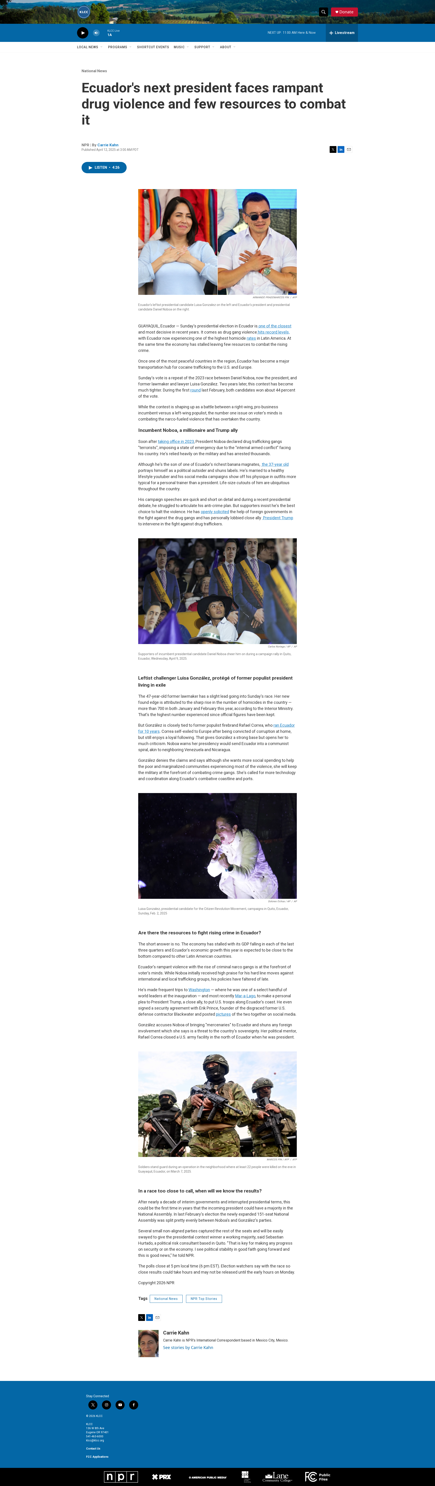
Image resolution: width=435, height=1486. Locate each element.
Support (202, 47)
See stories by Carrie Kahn (188, 1347)
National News (94, 71)
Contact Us (93, 1448)
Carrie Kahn (107, 145)
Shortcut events (153, 47)
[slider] (103, 32)
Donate (346, 12)
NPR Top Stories (204, 1299)
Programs (117, 47)
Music (179, 47)
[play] (82, 33)
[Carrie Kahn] (148, 1343)
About (225, 47)
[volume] (96, 33)
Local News (87, 47)
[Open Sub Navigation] (102, 47)
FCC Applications (97, 1456)
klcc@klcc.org (95, 1440)
